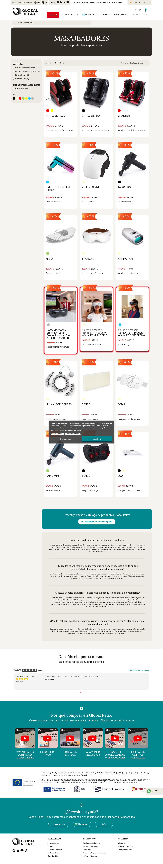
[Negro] (83, 110)
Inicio (20, 23)
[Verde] (47, 253)
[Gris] (48, 324)
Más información (57, 433)
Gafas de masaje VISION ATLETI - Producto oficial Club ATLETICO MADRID (59, 334)
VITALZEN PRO (91, 115)
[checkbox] (13, 67)
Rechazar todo (65, 439)
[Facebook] (61, 2)
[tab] (26, 64)
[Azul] (47, 182)
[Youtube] (22, 850)
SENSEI (86, 404)
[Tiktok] (68, 2)
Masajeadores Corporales (93, 273)
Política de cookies (75, 430)
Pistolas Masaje (53, 202)
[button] (135, 10)
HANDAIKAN (125, 258)
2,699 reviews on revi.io (139, 670)
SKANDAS (88, 258)
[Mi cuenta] (140, 10)
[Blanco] (83, 182)
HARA (49, 258)
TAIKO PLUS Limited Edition (58, 188)
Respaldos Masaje (54, 273)
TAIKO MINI (52, 475)
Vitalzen (53, 681)
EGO (120, 475)
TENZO (86, 475)
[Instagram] (64, 2)
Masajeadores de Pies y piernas (60, 130)
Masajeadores (88, 202)
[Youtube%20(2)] (58, 2)
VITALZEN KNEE (91, 187)
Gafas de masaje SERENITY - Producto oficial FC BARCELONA (131, 332)
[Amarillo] (52, 110)
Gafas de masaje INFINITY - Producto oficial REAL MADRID (94, 332)
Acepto (97, 439)
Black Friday (123, 344)
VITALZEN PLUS (55, 115)
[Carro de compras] (144, 10)
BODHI (121, 404)
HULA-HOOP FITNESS (59, 404)
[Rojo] (47, 110)
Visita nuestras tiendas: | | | (98, 2)
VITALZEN (124, 115)
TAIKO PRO (124, 187)
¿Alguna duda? (155, 791)
